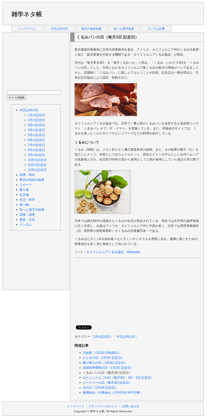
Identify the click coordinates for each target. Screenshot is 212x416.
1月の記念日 (101, 336)
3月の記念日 (36, 125)
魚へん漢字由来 (124, 28)
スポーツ (25, 184)
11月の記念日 (37, 165)
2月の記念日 (36, 120)
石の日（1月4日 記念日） (100, 387)
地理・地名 (27, 174)
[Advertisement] (124, 13)
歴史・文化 (27, 219)
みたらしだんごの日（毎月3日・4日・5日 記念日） (118, 377)
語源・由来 (27, 214)
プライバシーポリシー (103, 406)
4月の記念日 (36, 130)
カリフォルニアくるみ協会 (105, 252)
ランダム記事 (156, 28)
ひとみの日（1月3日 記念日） (103, 357)
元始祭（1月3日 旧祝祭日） (102, 352)
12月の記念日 (37, 170)
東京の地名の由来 (31, 179)
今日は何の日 (59, 28)
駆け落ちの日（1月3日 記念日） (105, 362)
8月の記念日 (36, 150)
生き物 (24, 194)
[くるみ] (103, 212)
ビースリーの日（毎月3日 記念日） (107, 382)
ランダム (25, 224)
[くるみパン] (106, 115)
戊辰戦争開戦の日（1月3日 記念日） (108, 367)
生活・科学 (27, 199)
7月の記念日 (36, 145)
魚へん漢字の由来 (31, 209)
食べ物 (24, 204)
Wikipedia (133, 252)
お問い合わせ (130, 406)
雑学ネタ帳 (27, 14)
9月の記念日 (36, 155)
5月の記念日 (36, 135)
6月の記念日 (36, 140)
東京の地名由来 (91, 28)
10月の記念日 (37, 160)
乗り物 (24, 189)
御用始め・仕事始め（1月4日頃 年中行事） (113, 392)
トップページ (27, 28)
